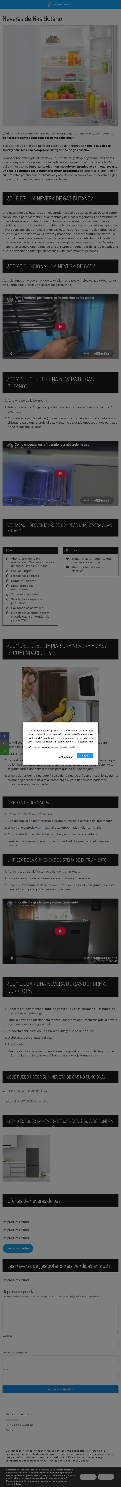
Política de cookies (66, 747)
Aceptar (85, 755)
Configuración (65, 757)
